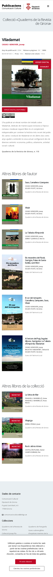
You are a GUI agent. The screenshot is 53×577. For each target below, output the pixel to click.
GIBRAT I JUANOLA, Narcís (34, 239)
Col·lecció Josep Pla (9, 533)
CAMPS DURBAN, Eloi (32, 452)
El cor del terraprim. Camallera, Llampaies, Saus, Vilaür (37, 300)
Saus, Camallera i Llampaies (37, 182)
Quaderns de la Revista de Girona (36, 192)
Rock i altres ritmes (33, 446)
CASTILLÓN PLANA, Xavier (35, 450)
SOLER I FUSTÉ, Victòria (33, 188)
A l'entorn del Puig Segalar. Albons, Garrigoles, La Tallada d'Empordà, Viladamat (37, 341)
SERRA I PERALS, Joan (32, 424)
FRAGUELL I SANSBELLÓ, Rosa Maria (36, 402)
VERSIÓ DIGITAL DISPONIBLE (14, 110)
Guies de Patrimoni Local (33, 272)
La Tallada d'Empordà (34, 232)
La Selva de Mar (31, 394)
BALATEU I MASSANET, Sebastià (37, 350)
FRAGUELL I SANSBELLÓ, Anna (36, 398)
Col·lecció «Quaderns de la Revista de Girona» (27, 21)
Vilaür (27, 207)
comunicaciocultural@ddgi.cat (15, 515)
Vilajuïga (28, 420)
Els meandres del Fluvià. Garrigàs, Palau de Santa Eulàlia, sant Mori (35, 260)
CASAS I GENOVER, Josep (13, 44)
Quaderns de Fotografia (37, 527)
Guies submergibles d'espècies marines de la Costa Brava (38, 533)
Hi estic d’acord (25, 562)
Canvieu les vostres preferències (27, 568)
